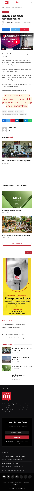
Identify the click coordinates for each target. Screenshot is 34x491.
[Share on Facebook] (6, 29)
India (16, 111)
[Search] (29, 3)
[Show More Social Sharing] (30, 29)
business (10, 111)
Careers (26, 482)
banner (4, 111)
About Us (11, 482)
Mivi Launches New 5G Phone (12, 210)
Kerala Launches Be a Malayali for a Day (16, 235)
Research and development (10, 114)
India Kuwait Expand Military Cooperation (16, 161)
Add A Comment (17, 244)
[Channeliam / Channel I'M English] (7, 2)
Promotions (18, 482)
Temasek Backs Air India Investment (15, 185)
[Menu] (3, 3)
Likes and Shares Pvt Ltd (19, 488)
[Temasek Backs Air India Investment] (17, 174)
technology (23, 114)
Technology (5, 11)
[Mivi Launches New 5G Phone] (17, 199)
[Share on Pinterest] (24, 29)
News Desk (10, 22)
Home (3, 7)
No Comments (27, 22)
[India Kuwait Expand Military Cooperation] (17, 149)
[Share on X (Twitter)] (15, 29)
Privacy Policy (15, 443)
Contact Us (17, 484)
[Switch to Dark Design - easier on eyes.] (31, 2)
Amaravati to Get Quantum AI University (13, 338)
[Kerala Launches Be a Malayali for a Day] (17, 224)
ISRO (21, 111)
